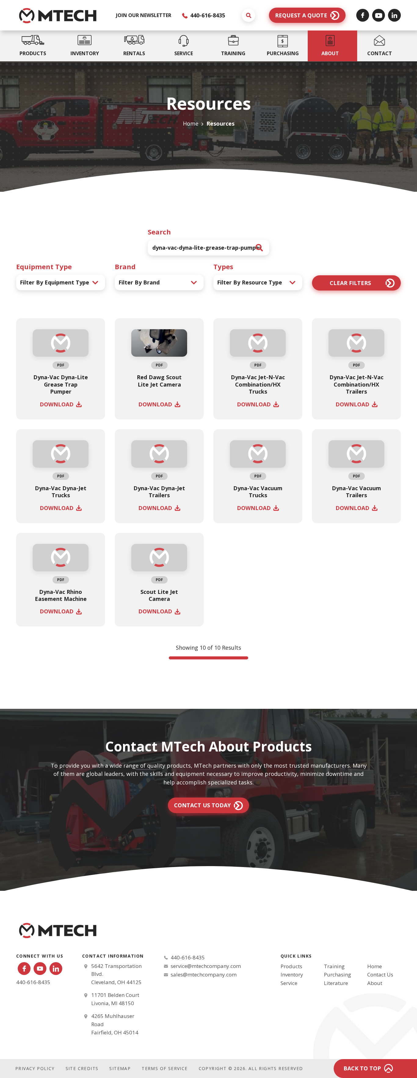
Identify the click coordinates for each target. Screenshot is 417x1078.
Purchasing (337, 974)
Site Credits (82, 1068)
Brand (125, 266)
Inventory (292, 974)
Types (223, 266)
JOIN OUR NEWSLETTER (143, 15)
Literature (336, 983)
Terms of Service (164, 1068)
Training (334, 966)
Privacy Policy (35, 1068)
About (374, 983)
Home (190, 123)
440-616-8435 (207, 15)
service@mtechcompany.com (206, 965)
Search (159, 231)
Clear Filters (350, 283)
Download (57, 404)
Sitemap (120, 1068)
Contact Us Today (202, 805)
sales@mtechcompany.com (204, 974)
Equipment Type (44, 266)
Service (289, 983)
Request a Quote (301, 15)
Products (291, 966)
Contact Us (380, 974)
